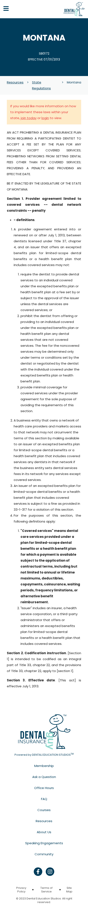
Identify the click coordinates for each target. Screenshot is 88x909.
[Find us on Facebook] (38, 871)
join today (29, 118)
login (45, 118)
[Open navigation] (6, 9)
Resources (15, 82)
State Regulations (41, 85)
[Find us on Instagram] (50, 871)
